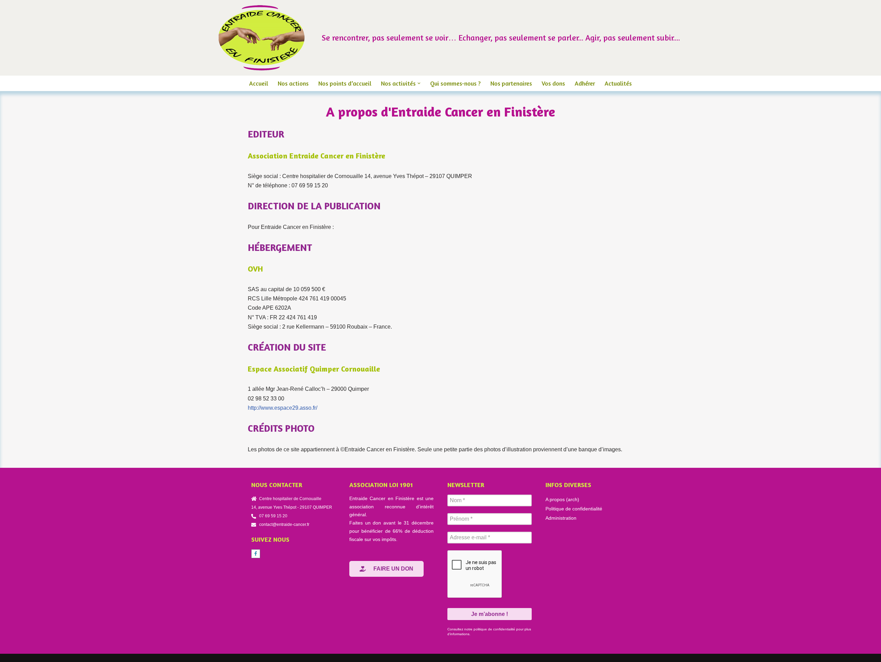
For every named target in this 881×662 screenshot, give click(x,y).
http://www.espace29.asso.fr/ (282, 408)
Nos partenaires (511, 83)
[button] (419, 83)
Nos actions (293, 83)
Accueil (258, 83)
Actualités (618, 83)
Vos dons (553, 83)
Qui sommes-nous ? (455, 83)
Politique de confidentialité (573, 508)
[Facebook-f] (255, 553)
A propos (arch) (562, 499)
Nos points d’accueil (344, 83)
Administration (560, 518)
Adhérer (585, 83)
